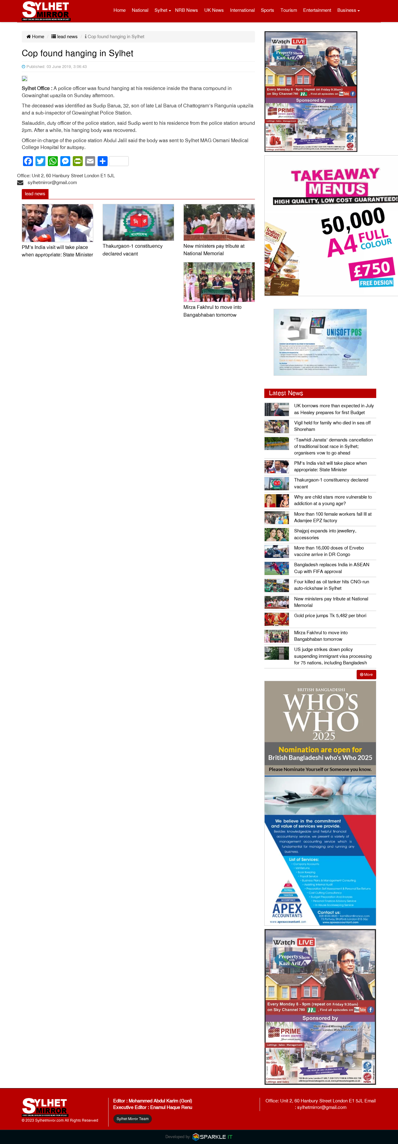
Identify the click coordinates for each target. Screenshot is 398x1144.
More (368, 674)
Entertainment (317, 10)
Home (119, 10)
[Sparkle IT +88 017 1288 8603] (212, 1136)
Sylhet (161, 10)
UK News (214, 10)
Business (346, 10)
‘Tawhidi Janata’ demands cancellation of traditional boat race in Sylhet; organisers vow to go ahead (333, 446)
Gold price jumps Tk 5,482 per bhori (330, 615)
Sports (267, 10)
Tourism (288, 10)
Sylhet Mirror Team (133, 1119)
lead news (67, 36)
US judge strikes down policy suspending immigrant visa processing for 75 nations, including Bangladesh (333, 656)
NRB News (186, 10)
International (242, 10)
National (140, 10)
